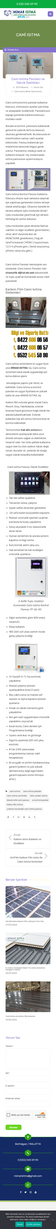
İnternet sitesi (13, 1098)
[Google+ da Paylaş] (19, 817)
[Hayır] (52, 1219)
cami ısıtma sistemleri (17, 796)
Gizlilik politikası (34, 1224)
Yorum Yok (38, 87)
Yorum (9, 1046)
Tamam (20, 1224)
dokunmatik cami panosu (18, 800)
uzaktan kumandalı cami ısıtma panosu (24, 809)
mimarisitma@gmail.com (28, 1175)
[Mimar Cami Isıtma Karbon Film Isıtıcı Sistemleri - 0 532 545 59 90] (21, 14)
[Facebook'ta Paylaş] (13, 817)
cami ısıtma (15, 791)
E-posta (10, 1085)
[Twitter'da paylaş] (8, 817)
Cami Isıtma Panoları (29, 268)
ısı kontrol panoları (40, 800)
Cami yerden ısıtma (38, 796)
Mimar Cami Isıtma (34, 91)
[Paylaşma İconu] (35, 817)
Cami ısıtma (19, 91)
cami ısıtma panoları (32, 791)
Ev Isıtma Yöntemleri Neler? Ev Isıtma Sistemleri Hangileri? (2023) (25, 969)
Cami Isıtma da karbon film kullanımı (20, 1016)
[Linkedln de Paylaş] (29, 817)
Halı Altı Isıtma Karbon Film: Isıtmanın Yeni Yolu (25, 921)
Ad (8, 1073)
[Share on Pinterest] (24, 817)
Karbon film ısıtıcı (15, 402)
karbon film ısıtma (15, 804)
